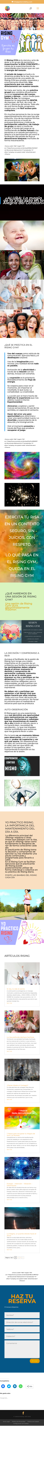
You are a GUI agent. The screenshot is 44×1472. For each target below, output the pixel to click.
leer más (9, 1003)
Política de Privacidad (18, 1421)
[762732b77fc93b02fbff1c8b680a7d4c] (22, 279)
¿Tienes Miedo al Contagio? (17, 1085)
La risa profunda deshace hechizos (20, 1037)
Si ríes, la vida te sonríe (16, 989)
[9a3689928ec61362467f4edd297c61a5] (22, 250)
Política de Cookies (33, 1421)
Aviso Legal (6, 1421)
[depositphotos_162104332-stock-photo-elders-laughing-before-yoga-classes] (22, 309)
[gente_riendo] (22, 337)
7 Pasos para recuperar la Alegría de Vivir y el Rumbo (21, 1134)
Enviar (35, 1361)
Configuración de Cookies (21, 1423)
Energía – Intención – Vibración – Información (19, 1184)
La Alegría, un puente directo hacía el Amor (21, 1235)
